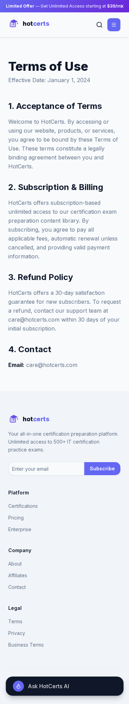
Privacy (16, 633)
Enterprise (19, 529)
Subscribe (102, 468)
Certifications (23, 506)
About (15, 564)
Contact (17, 587)
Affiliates (17, 575)
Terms (15, 621)
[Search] (99, 24)
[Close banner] (122, 6)
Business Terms (26, 645)
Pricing (16, 518)
